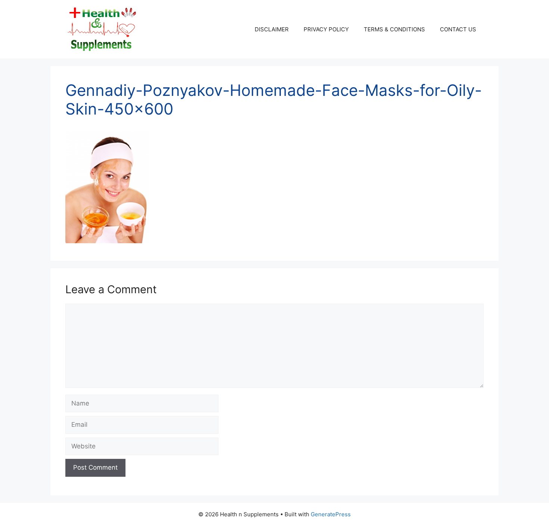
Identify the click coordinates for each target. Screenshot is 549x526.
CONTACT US (458, 29)
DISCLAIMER (272, 29)
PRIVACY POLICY (326, 29)
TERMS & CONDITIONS (394, 29)
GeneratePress (331, 514)
